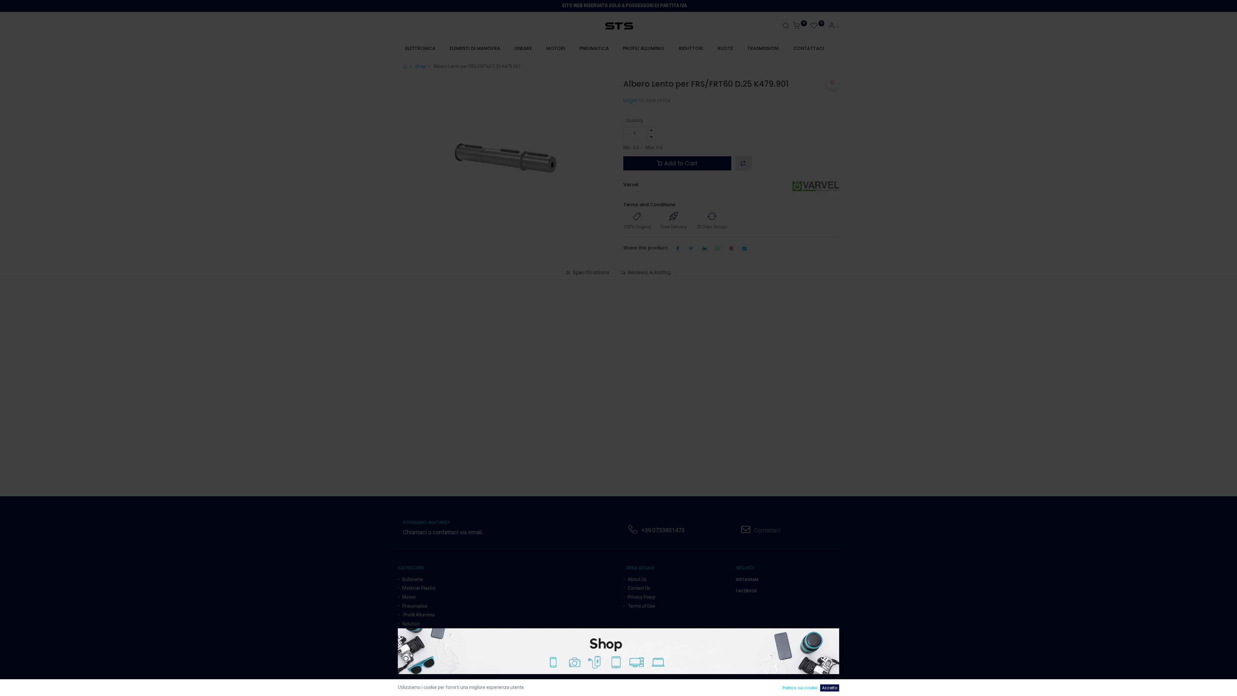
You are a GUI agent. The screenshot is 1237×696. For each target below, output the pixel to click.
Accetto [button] (829, 688)
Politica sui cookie (799, 688)
